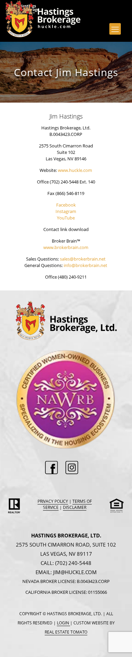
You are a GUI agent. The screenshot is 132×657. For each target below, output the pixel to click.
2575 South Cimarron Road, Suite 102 (66, 544)
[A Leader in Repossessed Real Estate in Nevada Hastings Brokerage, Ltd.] (22, 8)
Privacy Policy (53, 501)
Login (63, 623)
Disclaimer (74, 507)
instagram (73, 469)
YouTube (66, 218)
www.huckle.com (75, 170)
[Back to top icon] (118, 643)
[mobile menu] (115, 29)
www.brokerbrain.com (65, 247)
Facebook (66, 205)
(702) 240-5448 (73, 563)
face (53, 469)
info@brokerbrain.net (85, 265)
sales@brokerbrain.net (83, 259)
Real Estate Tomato (66, 632)
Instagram (66, 211)
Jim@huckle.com (75, 572)
